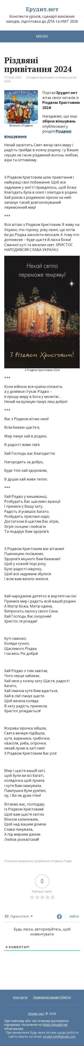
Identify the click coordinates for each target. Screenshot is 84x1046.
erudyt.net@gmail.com (59, 1036)
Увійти (73, 916)
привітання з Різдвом (48, 861)
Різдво (68, 861)
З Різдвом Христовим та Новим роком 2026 (40, 79)
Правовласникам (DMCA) (52, 997)
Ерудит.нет (42, 9)
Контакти (20, 997)
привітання (25, 861)
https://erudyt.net (55, 1024)
